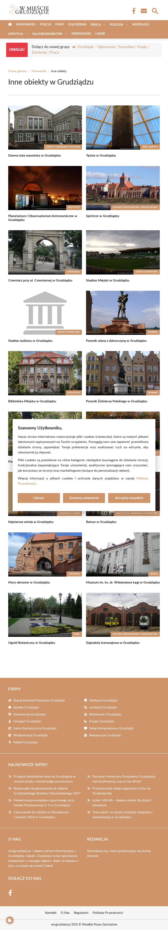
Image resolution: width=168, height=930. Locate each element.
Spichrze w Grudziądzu (102, 216)
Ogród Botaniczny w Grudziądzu (31, 642)
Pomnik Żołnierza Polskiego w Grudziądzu (116, 401)
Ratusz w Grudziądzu (101, 522)
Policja (45, 24)
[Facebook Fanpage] (132, 11)
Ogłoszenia (77, 24)
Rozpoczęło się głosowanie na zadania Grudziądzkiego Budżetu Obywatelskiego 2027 (47, 791)
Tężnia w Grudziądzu (101, 155)
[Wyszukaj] (155, 10)
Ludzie (100, 33)
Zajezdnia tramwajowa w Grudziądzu (113, 642)
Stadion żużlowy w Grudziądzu (30, 340)
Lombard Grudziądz (103, 707)
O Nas (65, 912)
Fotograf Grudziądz (27, 721)
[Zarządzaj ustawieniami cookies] (10, 920)
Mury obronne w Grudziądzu (29, 582)
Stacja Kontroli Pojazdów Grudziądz (39, 700)
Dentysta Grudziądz (103, 700)
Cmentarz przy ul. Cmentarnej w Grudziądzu (40, 280)
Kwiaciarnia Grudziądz (29, 714)
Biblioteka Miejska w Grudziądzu (32, 401)
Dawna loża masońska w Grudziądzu (34, 155)
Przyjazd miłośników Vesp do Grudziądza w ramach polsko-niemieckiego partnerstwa (45, 779)
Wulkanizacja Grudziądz (30, 735)
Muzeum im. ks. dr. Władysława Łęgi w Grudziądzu (123, 582)
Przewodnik (81, 33)
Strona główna (17, 71)
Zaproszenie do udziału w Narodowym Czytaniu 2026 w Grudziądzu (41, 815)
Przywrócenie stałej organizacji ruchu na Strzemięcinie (121, 791)
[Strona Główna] (10, 24)
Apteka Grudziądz (26, 707)
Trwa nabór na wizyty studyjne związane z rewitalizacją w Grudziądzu (122, 815)
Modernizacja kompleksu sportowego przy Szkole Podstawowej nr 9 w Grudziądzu (44, 803)
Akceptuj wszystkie (129, 498)
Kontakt (93, 856)
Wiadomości (26, 24)
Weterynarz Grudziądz (105, 714)
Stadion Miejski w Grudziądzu (107, 280)
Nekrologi (140, 24)
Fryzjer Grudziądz (101, 721)
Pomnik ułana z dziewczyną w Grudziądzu (116, 340)
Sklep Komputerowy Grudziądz (111, 728)
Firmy (59, 24)
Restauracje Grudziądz (105, 735)
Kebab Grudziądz (25, 742)
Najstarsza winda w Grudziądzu (30, 522)
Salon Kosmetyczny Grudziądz (35, 728)
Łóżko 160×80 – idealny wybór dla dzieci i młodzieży (122, 803)
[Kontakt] (143, 11)
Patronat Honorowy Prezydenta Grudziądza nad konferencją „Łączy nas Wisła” (123, 779)
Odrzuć (38, 498)
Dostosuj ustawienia (84, 498)
